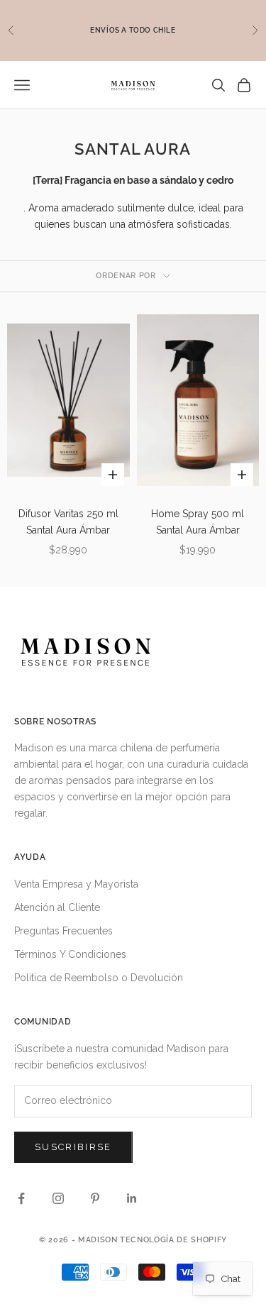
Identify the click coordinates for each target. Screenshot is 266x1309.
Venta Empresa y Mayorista (76, 884)
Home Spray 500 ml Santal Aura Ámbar (197, 522)
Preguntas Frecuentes (63, 931)
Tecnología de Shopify (173, 1239)
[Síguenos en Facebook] (21, 1198)
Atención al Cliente (57, 907)
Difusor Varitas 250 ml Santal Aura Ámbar (68, 522)
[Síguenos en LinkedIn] (132, 1198)
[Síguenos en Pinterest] (95, 1198)
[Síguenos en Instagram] (58, 1198)
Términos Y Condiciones (70, 954)
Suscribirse (73, 1147)
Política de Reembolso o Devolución (98, 977)
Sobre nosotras (55, 722)
